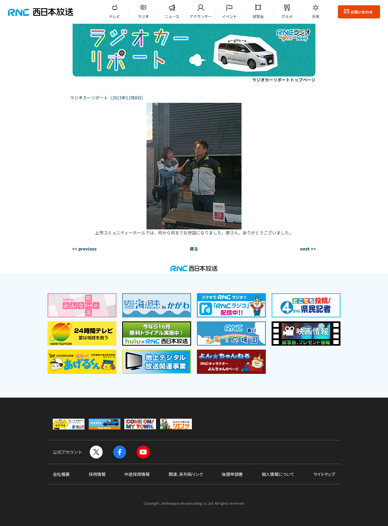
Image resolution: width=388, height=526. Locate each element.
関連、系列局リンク (186, 474)
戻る (194, 248)
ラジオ (143, 16)
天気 (315, 16)
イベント (229, 16)
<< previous (84, 248)
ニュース (172, 16)
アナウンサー (201, 16)
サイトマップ (324, 474)
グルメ (286, 16)
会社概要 (61, 474)
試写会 (258, 16)
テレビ (114, 16)
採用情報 (97, 474)
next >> (308, 248)
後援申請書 (232, 474)
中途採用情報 (137, 474)
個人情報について (278, 474)
